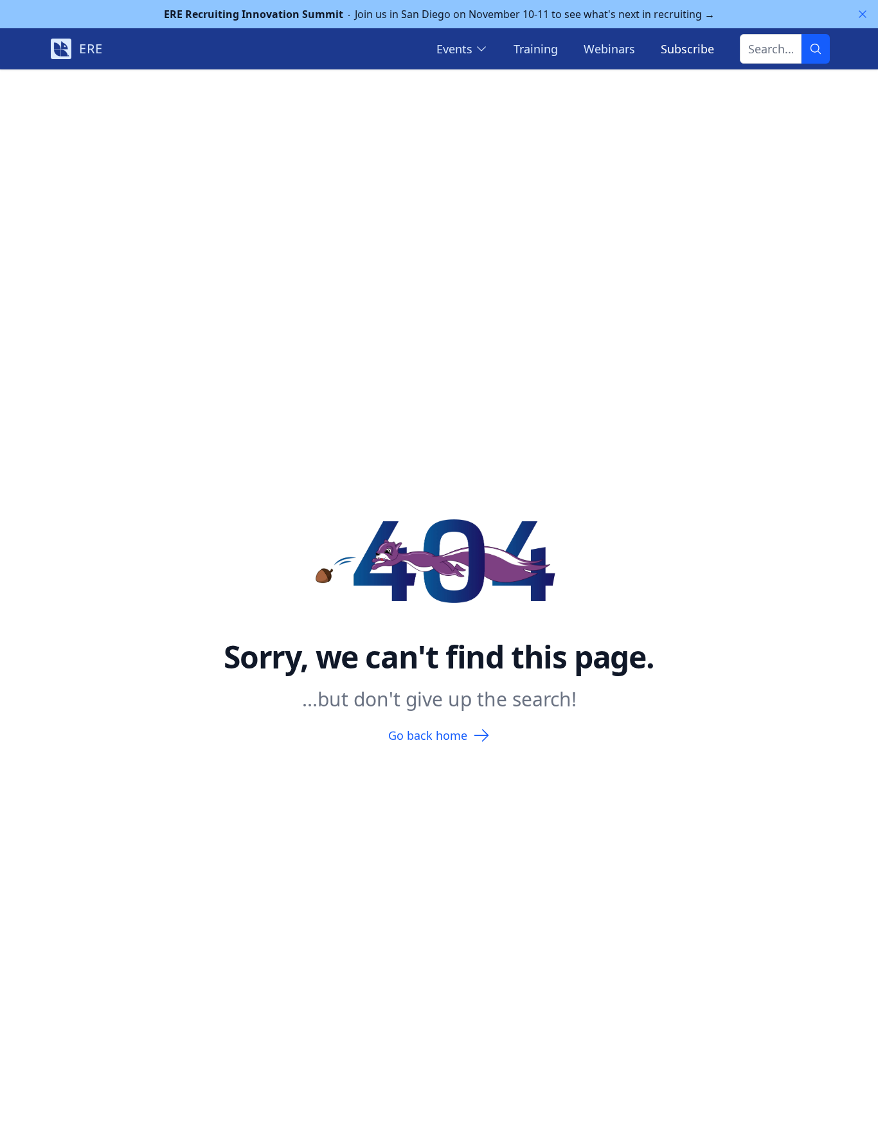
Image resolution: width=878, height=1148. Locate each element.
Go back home (427, 735)
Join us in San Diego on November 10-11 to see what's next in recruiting (439, 14)
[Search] (816, 49)
